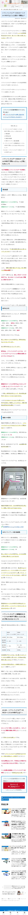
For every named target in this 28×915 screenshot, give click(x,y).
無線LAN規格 (9, 138)
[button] (25, 470)
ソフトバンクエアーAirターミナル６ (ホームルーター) (14, 797)
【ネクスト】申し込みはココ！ (14, 785)
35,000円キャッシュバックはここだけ (13, 526)
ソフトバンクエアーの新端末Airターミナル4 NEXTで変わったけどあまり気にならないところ (14, 145)
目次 (12, 125)
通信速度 (8, 133)
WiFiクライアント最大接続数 (12, 140)
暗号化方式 (8, 136)
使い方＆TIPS (5, 799)
